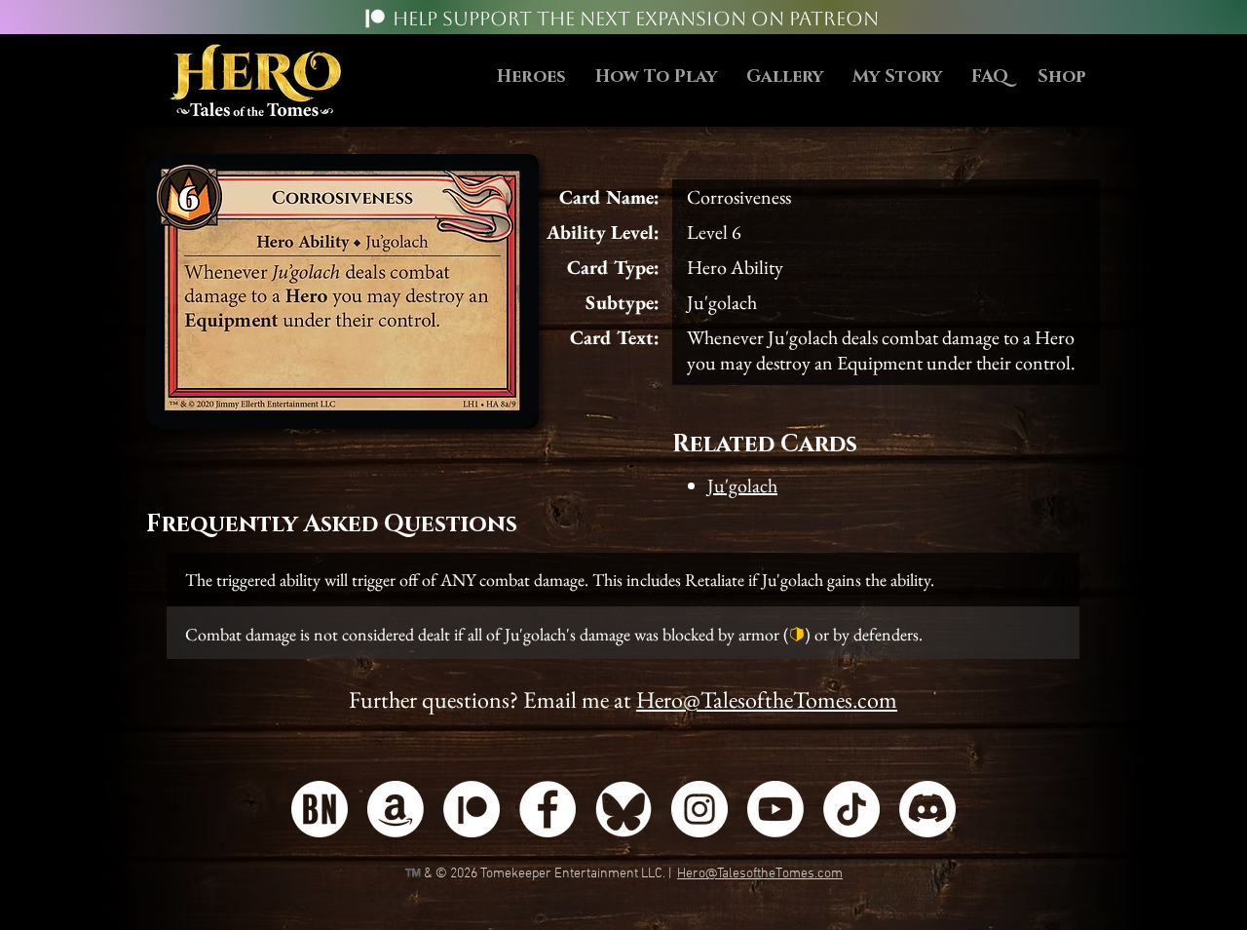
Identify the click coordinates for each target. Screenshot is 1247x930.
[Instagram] (699, 809)
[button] (656, 77)
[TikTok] (851, 809)
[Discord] (927, 809)
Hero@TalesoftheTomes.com (766, 699)
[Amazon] (395, 809)
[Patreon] (375, 18)
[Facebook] (547, 809)
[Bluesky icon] (623, 809)
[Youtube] (775, 809)
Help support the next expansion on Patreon (636, 18)
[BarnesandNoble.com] (319, 809)
